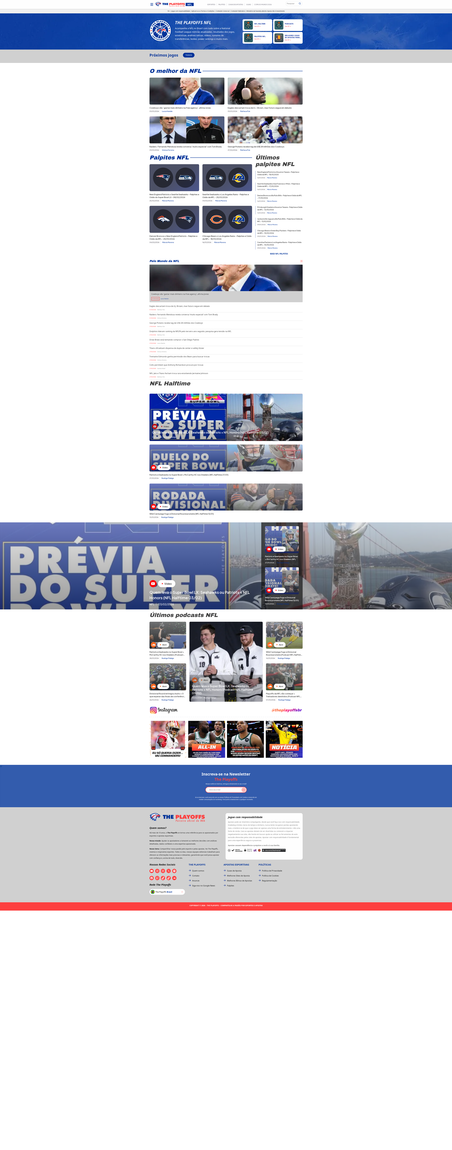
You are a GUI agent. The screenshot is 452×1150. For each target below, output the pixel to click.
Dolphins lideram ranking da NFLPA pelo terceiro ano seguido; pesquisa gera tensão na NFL (190, 331)
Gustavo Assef (161, 368)
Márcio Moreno (168, 201)
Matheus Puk (245, 111)
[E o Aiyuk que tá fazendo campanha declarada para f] (167, 739)
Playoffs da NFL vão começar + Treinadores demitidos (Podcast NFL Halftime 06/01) (283, 696)
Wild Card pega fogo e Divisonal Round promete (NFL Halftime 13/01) (181, 514)
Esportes (211, 4)
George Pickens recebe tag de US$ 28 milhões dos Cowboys (256, 146)
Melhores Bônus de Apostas (239, 880)
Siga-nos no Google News (203, 885)
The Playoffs (197, 864)
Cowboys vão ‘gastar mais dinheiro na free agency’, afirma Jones (180, 108)
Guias (248, 4)
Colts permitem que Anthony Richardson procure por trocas (176, 365)
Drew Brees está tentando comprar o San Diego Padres (174, 339)
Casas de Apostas (235, 4)
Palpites (221, 4)
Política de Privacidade (272, 870)
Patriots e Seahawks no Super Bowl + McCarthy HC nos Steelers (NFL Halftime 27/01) (188, 475)
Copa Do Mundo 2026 (263, 4)
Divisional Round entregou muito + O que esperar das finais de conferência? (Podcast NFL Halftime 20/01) (167, 696)
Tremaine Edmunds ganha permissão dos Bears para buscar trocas (179, 356)
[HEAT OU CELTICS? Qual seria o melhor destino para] (245, 739)
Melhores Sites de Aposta (238, 875)
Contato (195, 875)
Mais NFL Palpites (279, 254)
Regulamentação (269, 880)
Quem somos (198, 870)
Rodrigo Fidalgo (168, 478)
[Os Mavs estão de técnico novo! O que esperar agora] (284, 739)
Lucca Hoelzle (167, 111)
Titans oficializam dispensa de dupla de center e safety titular (176, 348)
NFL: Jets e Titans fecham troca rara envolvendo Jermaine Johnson (178, 373)
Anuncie (195, 880)
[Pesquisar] (299, 3)
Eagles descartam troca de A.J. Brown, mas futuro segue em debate (260, 108)
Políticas (265, 864)
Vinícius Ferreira (168, 150)
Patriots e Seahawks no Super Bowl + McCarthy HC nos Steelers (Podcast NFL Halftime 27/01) (166, 655)
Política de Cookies (270, 875)
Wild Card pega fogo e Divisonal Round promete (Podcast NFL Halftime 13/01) (284, 655)
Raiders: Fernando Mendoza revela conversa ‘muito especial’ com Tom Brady (185, 146)
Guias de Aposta (234, 870)
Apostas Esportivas (236, 864)
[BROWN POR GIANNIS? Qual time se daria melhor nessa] (206, 739)
